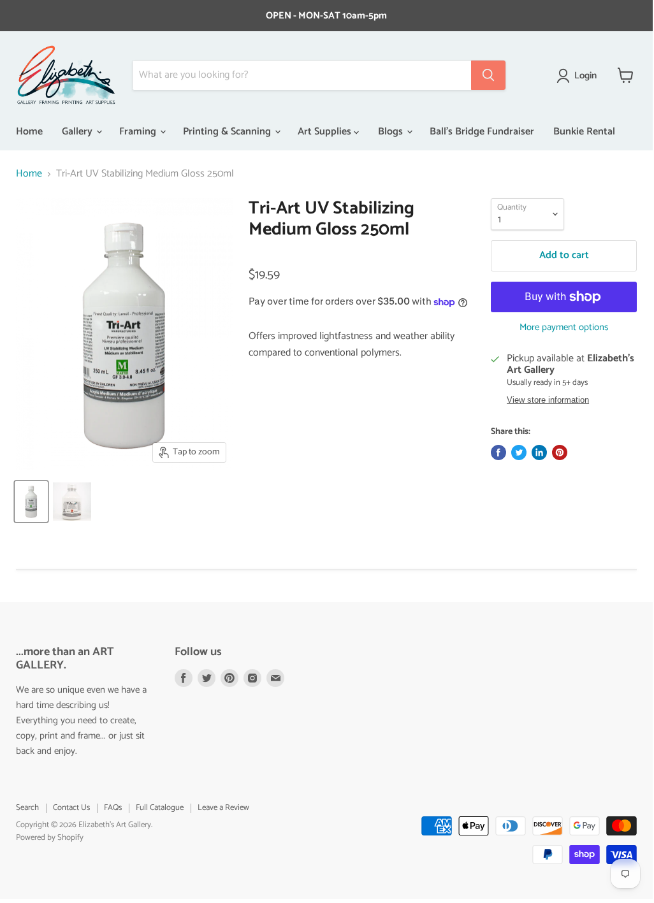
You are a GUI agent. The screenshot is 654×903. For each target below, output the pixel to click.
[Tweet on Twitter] (519, 452)
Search (27, 807)
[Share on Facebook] (498, 452)
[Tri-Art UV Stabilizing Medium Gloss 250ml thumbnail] (31, 501)
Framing (139, 131)
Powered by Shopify (50, 837)
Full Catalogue (160, 807)
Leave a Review (223, 807)
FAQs (113, 807)
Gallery (78, 131)
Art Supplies (326, 131)
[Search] (488, 75)
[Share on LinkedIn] (539, 452)
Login (585, 75)
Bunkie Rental (584, 131)
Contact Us (71, 807)
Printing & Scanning (228, 131)
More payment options (564, 327)
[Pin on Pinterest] (559, 452)
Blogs (391, 131)
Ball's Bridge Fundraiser (482, 131)
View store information (548, 400)
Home (29, 131)
